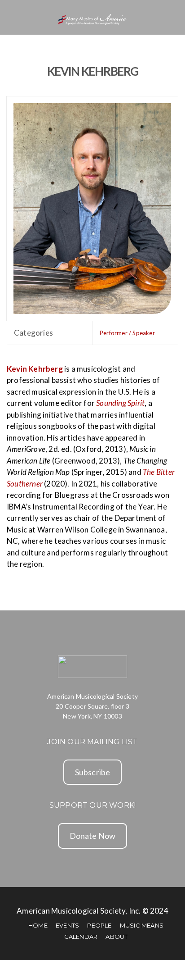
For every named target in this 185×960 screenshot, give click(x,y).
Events (67, 925)
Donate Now (93, 836)
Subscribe (92, 772)
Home (38, 925)
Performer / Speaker (127, 333)
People (99, 925)
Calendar (81, 936)
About (117, 936)
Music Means (141, 925)
